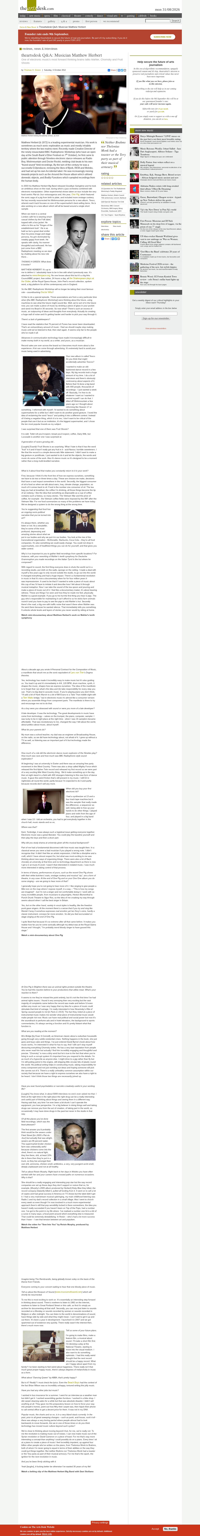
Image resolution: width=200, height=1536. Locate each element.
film (56, 15)
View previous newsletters (155, 328)
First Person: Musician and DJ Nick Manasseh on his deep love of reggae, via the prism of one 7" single (160, 223)
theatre (77, 15)
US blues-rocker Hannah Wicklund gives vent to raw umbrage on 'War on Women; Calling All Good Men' (159, 239)
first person (91, 21)
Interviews (104, 226)
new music (34, 15)
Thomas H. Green (32, 70)
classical (65, 15)
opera (47, 15)
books (153, 15)
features (38, 21)
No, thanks (170, 1529)
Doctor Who (46, 292)
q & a (64, 21)
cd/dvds (142, 15)
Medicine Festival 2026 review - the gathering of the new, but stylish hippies (158, 265)
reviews (24, 21)
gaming (131, 15)
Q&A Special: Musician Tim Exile (112, 202)
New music (117, 226)
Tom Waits (28, 697)
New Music (31, 27)
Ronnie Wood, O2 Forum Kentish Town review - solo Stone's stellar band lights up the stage (159, 279)
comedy (89, 15)
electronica (105, 229)
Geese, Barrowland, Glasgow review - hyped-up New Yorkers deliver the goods (161, 198)
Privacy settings (100, 1522)
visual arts (112, 15)
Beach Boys (74, 1382)
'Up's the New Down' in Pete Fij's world (158, 209)
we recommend (111, 21)
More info (47, 1534)
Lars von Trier (77, 672)
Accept (155, 1529)
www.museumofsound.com (68, 1292)
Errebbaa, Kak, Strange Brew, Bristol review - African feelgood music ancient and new (160, 176)
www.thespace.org (41, 275)
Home (22, 27)
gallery (51, 21)
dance (100, 15)
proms (76, 21)
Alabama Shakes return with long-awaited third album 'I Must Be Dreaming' (159, 187)
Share (113, 70)
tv (122, 15)
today (23, 15)
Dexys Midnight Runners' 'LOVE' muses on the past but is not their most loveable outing (160, 137)
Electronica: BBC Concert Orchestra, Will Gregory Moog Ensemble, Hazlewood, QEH (112, 208)
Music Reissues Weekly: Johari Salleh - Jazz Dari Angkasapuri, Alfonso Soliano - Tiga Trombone (160, 151)
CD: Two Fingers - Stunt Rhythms (113, 215)
